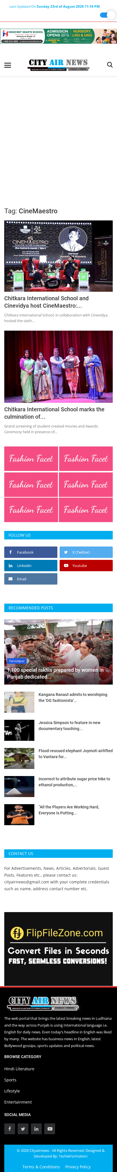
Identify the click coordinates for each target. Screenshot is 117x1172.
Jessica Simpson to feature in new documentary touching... (69, 725)
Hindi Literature (19, 1068)
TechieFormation (73, 1156)
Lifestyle (12, 1091)
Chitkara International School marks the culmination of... (54, 413)
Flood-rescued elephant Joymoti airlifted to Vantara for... (76, 753)
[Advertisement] (58, 137)
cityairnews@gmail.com (26, 882)
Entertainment (18, 1102)
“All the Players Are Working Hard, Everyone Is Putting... (69, 810)
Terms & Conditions (41, 1166)
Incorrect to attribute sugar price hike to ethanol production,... (74, 782)
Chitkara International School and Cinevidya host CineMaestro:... (46, 302)
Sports (10, 1080)
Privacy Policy (78, 1166)
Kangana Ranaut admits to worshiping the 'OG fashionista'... (73, 697)
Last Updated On (54, 6)
